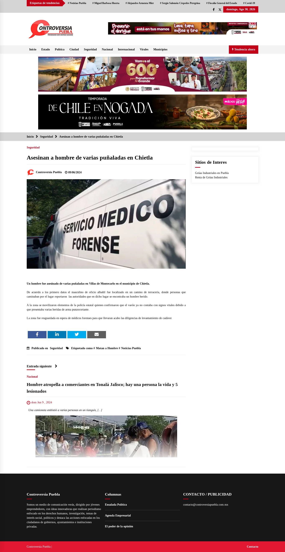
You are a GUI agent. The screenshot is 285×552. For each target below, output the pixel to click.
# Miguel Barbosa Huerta (105, 3)
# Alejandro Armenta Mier (140, 3)
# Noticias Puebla (77, 3)
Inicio (32, 49)
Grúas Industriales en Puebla (212, 173)
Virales (144, 49)
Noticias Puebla (131, 348)
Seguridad (90, 49)
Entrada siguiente (39, 366)
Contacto (252, 546)
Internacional (126, 49)
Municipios (160, 49)
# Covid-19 (249, 3)
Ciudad (74, 49)
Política (59, 49)
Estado (45, 49)
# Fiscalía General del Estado (221, 3)
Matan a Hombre (107, 348)
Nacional (107, 49)
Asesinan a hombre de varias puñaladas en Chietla (90, 157)
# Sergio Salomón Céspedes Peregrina (180, 3)
